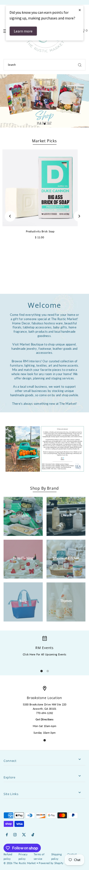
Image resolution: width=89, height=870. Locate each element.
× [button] (80, 10)
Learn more (23, 31)
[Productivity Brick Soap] (40, 187)
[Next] (79, 216)
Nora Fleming (23, 558)
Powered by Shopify (51, 863)
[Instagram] (15, 835)
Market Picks (44, 140)
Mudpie (23, 515)
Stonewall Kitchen (66, 558)
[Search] (79, 64)
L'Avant (66, 515)
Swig (23, 601)
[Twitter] (24, 835)
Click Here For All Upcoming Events (44, 654)
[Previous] (10, 216)
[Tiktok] (33, 835)
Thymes (66, 601)
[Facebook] (7, 835)
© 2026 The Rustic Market (20, 863)
